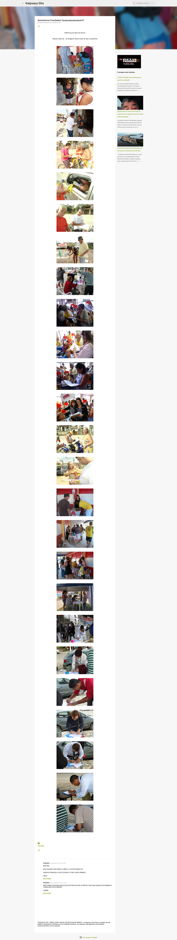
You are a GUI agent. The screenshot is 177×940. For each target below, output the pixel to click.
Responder (47, 878)
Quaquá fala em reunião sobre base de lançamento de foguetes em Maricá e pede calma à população (130, 114)
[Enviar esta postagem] (39, 843)
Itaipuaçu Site (34, 3)
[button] (39, 26)
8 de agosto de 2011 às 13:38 (58, 882)
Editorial (41, 846)
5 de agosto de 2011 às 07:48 (58, 863)
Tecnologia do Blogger (89, 937)
